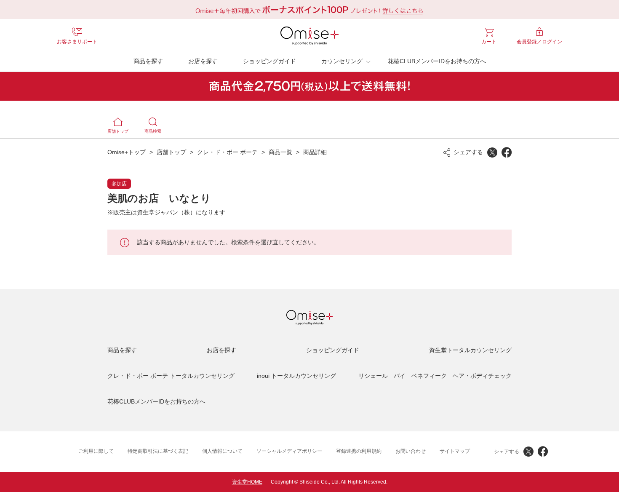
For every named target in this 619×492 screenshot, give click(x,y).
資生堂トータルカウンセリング (470, 350)
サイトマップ (455, 451)
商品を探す (148, 61)
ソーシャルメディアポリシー (289, 451)
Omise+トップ (126, 152)
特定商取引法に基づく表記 (158, 451)
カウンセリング (342, 61)
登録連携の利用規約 (359, 451)
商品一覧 (280, 152)
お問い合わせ (410, 451)
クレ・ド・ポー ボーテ (227, 152)
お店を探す (203, 61)
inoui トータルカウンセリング (296, 375)
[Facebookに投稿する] (507, 152)
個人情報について (222, 451)
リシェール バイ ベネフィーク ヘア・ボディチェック (435, 375)
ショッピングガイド (269, 61)
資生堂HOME (247, 482)
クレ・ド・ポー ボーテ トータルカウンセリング (171, 375)
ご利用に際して (96, 451)
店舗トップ (171, 152)
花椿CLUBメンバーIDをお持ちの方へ (437, 61)
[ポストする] (492, 152)
